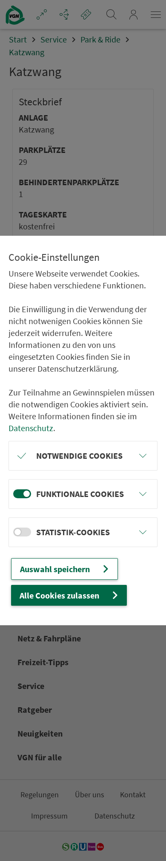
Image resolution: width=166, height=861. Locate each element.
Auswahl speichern (55, 569)
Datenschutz (31, 428)
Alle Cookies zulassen (59, 595)
